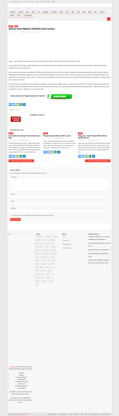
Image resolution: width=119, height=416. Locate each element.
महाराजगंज (48, 267)
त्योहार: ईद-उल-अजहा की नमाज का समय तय (98, 161)
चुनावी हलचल (46, 12)
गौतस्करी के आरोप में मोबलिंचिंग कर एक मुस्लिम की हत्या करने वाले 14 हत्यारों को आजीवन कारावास (98, 261)
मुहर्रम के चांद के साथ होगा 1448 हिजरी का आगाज (98, 250)
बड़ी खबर (38, 260)
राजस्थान (49, 271)
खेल (39, 12)
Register (47, 1)
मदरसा (19, 110)
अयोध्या (55, 237)
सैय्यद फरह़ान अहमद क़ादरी (58, 138)
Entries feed (65, 240)
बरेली (43, 260)
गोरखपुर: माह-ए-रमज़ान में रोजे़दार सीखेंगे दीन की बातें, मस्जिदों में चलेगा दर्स (92, 137)
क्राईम (67, 12)
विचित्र (89, 12)
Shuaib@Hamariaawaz (24, 140)
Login (37, 1)
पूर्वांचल (61, 12)
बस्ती (48, 260)
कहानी (78, 12)
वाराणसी (47, 274)
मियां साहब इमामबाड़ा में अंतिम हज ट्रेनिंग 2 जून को (56, 136)
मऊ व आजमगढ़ (43, 264)
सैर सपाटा (12, 15)
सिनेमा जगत (102, 12)
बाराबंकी (53, 260)
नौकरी (72, 12)
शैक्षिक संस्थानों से (39, 277)
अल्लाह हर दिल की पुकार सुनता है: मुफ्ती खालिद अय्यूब (98, 255)
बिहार (37, 264)
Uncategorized (39, 237)
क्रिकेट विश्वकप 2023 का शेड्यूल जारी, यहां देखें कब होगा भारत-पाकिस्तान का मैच (22, 161)
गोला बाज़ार (53, 247)
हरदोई (37, 284)
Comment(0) (36, 32)
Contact (26, 1)
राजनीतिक (42, 271)
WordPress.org (66, 248)
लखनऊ (37, 274)
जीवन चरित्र (46, 250)
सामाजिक (37, 281)
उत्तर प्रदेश (20, 12)
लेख (42, 274)
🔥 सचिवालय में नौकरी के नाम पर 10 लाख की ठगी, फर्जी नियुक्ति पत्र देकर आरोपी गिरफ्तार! (99, 238)
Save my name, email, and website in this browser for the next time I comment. (33, 215)
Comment (14, 177)
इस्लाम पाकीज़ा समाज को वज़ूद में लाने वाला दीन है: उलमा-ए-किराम (25, 137)
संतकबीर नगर (48, 277)
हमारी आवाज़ (12, 12)
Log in (64, 237)
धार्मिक (84, 12)
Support (71, 414)
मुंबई (54, 267)
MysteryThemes (26, 414)
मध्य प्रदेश (52, 264)
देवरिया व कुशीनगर (44, 254)
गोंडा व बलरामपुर (39, 247)
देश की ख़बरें (54, 12)
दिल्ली (37, 254)
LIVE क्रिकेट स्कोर (27, 15)
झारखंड (53, 250)
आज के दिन (38, 240)
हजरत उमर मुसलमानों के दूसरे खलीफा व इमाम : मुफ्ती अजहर (99, 244)
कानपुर (42, 243)
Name (13, 194)
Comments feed (66, 244)
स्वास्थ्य (18, 15)
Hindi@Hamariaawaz (24, 32)
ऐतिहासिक (52, 240)
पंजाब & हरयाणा (44, 257)
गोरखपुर (10, 26)
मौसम (37, 271)
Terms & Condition (93, 414)
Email (13, 201)
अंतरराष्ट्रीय (48, 237)
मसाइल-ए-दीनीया (39, 267)
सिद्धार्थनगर (44, 281)
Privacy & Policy (52, 414)
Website (13, 208)
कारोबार (33, 12)
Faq (82, 414)
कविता (27, 12)
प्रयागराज (52, 257)
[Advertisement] (59, 46)
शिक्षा (95, 12)
